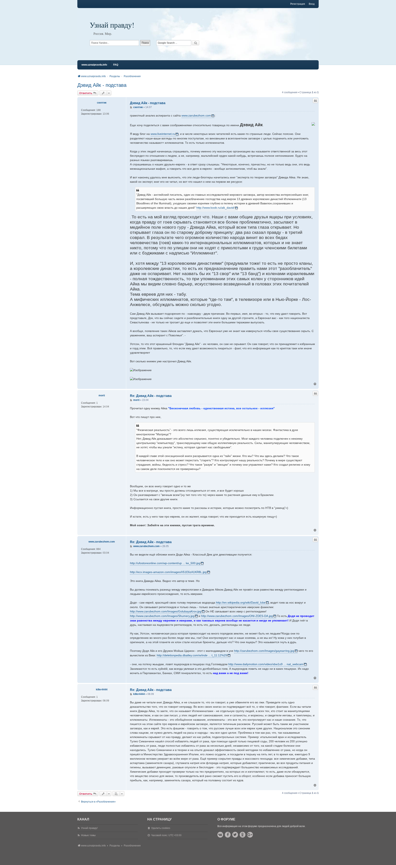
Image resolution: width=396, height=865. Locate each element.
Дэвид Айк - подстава (101, 85)
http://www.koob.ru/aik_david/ (215, 207)
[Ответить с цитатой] (315, 100)
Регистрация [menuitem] (297, 3)
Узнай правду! (112, 25)
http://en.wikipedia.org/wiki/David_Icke (240, 602)
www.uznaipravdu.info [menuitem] (94, 64)
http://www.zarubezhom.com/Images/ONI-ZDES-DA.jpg (237, 616)
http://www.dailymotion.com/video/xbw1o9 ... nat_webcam (265, 664)
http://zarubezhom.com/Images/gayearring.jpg (264, 650)
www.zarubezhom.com (196, 115)
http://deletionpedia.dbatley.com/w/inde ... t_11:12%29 (192, 655)
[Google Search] (195, 42)
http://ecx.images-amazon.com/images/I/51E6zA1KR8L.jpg (168, 572)
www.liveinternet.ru (163, 133)
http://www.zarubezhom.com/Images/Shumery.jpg (162, 616)
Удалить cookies (160, 828)
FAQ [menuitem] (115, 64)
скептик (101, 102)
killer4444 (101, 689)
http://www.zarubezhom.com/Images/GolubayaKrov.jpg (165, 611)
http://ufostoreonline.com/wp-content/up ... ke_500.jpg (165, 563)
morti (102, 395)
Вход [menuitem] (312, 3)
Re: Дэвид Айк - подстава (151, 396)
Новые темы (88, 835)
